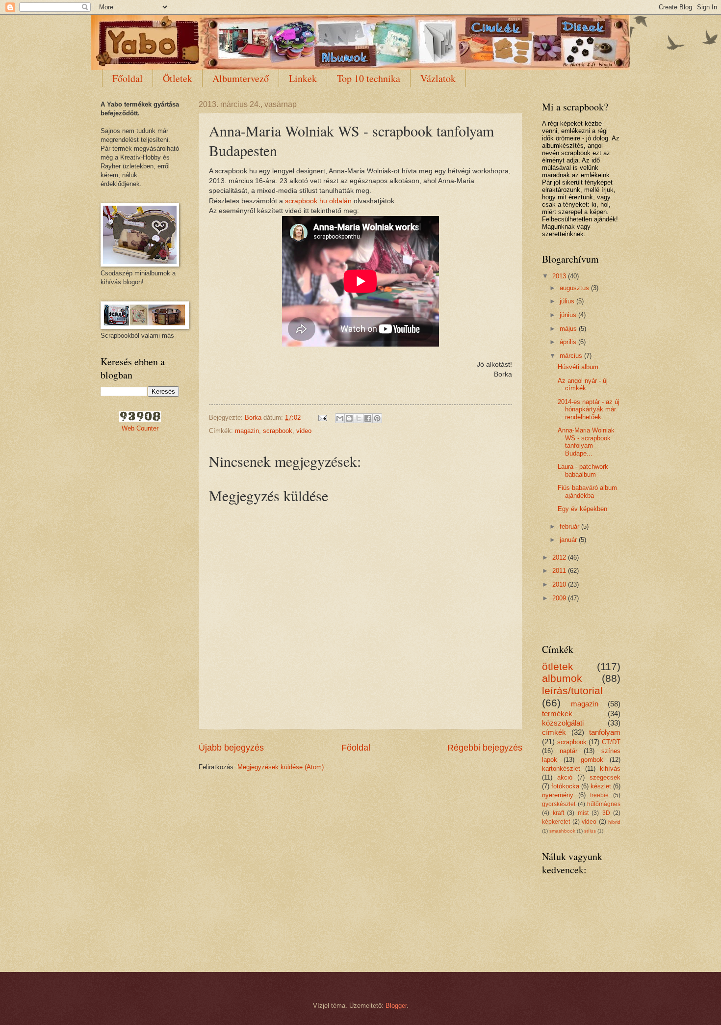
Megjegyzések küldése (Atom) (280, 767)
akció (564, 777)
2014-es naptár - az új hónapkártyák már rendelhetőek (588, 409)
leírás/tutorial (572, 690)
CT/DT (611, 742)
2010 (560, 584)
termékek (557, 713)
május (569, 328)
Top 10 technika (368, 78)
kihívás (610, 768)
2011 (560, 570)
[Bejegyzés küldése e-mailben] (322, 417)
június (569, 315)
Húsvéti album (578, 367)
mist (583, 813)
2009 (560, 598)
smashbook (562, 831)
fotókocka (565, 786)
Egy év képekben (582, 508)
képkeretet (556, 822)
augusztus (575, 288)
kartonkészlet (561, 768)
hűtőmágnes (603, 804)
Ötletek (177, 78)
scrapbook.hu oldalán (318, 201)
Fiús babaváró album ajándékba (587, 491)
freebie (599, 795)
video (303, 430)
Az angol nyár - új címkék (583, 384)
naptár (568, 751)
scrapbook (277, 430)
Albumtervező (240, 78)
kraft (558, 813)
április (569, 342)
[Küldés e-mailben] (340, 418)
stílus (590, 831)
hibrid (614, 822)
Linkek (303, 78)
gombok (592, 759)
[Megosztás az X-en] (358, 418)
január (569, 539)
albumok (562, 678)
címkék (554, 732)
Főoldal (127, 78)
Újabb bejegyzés (231, 748)
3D (606, 813)
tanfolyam (604, 732)
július (568, 301)
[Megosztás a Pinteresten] (377, 418)
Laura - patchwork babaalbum (583, 470)
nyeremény (557, 795)
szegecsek (605, 777)
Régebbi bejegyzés (484, 748)
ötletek (557, 666)
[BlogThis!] (349, 418)
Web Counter (140, 428)
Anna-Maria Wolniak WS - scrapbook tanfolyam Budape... (586, 442)
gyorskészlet (558, 804)
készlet (601, 786)
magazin (247, 430)
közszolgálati (563, 723)
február (570, 526)
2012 (560, 557)
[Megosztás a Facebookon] (368, 418)
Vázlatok (438, 78)
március (572, 355)
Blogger (396, 1005)
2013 (560, 276)
